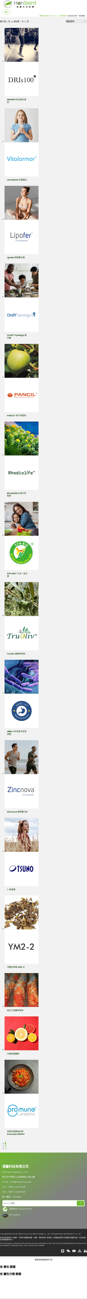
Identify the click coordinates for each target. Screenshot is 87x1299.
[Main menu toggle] (7, 12)
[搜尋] (80, 1203)
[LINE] (62, 1252)
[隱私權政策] (85, 1252)
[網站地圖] (79, 1252)
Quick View (17, 93)
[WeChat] (68, 1252)
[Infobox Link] (43, 1209)
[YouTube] (74, 1252)
